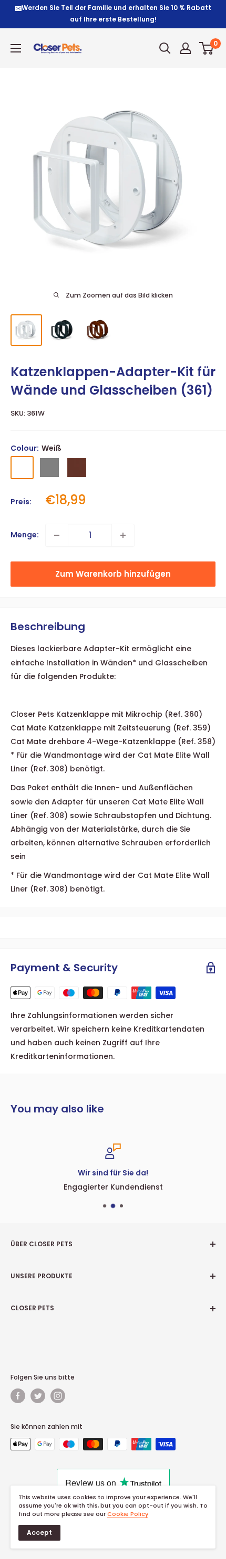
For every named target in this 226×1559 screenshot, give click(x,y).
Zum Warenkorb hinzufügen (113, 573)
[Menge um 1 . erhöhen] (123, 535)
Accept (39, 1532)
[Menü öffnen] (16, 48)
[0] (206, 48)
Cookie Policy (127, 1514)
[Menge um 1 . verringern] (57, 535)
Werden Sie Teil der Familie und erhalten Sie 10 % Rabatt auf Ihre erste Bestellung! (116, 13)
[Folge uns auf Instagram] (57, 1395)
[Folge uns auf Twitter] (37, 1395)
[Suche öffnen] (165, 48)
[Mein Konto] (185, 48)
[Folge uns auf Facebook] (18, 1395)
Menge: (25, 534)
